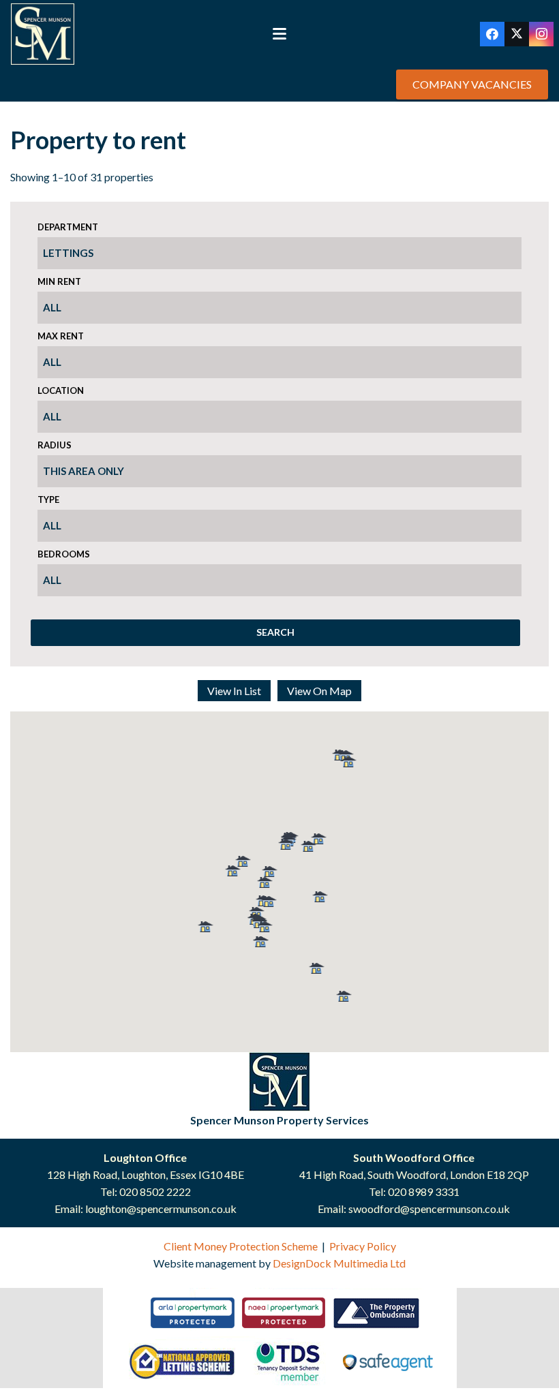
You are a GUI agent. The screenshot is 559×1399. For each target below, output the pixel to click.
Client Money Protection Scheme (241, 1246)
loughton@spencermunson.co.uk (161, 1208)
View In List (234, 690)
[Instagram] (541, 34)
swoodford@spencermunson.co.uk (429, 1208)
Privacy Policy (362, 1246)
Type (48, 499)
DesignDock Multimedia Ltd (339, 1263)
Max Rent (60, 335)
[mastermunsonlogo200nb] (42, 34)
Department (67, 226)
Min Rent (59, 281)
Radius (54, 445)
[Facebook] (492, 34)
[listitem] (192, 1313)
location (60, 390)
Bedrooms (63, 554)
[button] (279, 34)
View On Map (319, 690)
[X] (516, 34)
